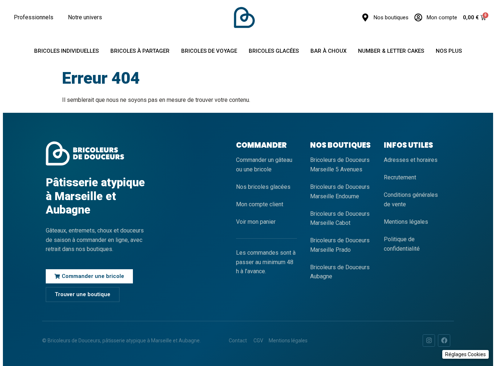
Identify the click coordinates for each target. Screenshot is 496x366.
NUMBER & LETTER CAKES (391, 51)
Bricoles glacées (274, 51)
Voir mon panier (256, 221)
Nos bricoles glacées (263, 186)
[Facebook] (444, 340)
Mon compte (442, 17)
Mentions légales (406, 221)
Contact (238, 340)
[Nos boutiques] (365, 17)
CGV (258, 340)
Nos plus (449, 51)
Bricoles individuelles (66, 51)
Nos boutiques (391, 17)
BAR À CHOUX (328, 51)
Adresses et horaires (411, 159)
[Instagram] (429, 340)
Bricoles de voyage (209, 51)
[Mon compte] (418, 17)
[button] (465, 354)
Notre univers (85, 17)
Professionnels (33, 17)
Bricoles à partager (140, 51)
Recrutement (400, 177)
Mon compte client (259, 204)
